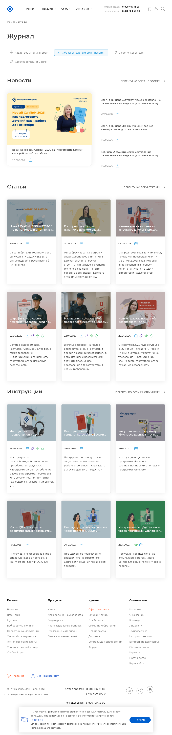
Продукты (47, 9)
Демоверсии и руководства (65, 614)
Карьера (134, 652)
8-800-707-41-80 (130, 7)
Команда (134, 620)
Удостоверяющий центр (22, 647)
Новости (12, 609)
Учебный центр (16, 652)
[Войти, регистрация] (156, 9)
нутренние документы (144, 641)
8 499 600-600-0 (95, 693)
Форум (93, 647)
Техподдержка (138, 631)
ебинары (13, 614)
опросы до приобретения (105, 641)
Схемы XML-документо (21, 636)
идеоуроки (55, 620)
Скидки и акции (99, 614)
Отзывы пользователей (62, 636)
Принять (140, 719)
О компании (82, 9)
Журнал (12, 620)
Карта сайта (136, 663)
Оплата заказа (97, 631)
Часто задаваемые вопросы (65, 625)
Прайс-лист (96, 620)
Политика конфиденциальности (25, 689)
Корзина (18, 675)
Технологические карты (22, 641)
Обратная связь (139, 647)
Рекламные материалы (62, 631)
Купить (65, 9)
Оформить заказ (99, 609)
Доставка (94, 636)
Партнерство (137, 657)
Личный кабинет (48, 675)
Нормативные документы (23, 631)
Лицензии (135, 625)
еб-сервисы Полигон (21, 625)
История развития (140, 636)
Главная (30, 9)
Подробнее (37, 720)
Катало (53, 609)
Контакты (135, 609)
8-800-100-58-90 (131, 11)
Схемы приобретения (102, 625)
